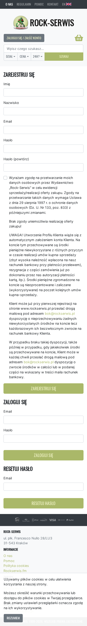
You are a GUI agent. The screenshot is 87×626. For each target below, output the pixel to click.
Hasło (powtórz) (16, 159)
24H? (36, 56)
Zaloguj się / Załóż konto (24, 38)
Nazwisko (11, 103)
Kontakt (52, 4)
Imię (6, 84)
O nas (9, 4)
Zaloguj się (43, 455)
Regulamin (24, 4)
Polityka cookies (16, 566)
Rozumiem (13, 618)
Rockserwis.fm (15, 571)
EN (64, 4)
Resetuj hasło (43, 503)
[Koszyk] (78, 38)
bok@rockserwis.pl (60, 313)
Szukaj (63, 56)
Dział (9, 56)
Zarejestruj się (43, 388)
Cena (23, 56)
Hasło (8, 140)
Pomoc (39, 4)
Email (7, 121)
